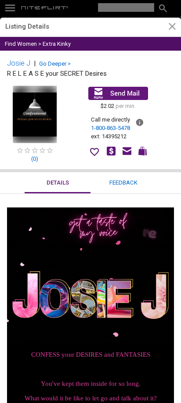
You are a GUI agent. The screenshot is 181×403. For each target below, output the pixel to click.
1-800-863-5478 (110, 128)
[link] (172, 28)
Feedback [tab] (123, 182)
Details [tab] (58, 182)
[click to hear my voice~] (90, 244)
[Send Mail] (118, 93)
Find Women (21, 44)
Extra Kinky (57, 44)
